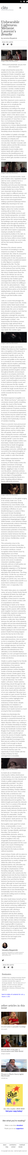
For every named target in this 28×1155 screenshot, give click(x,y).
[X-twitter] (21, 1)
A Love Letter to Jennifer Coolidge (13, 1027)
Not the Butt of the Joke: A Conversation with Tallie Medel (12, 1050)
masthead (22, 1145)
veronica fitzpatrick (10, 950)
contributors (12, 1145)
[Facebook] (24, 1)
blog (7, 1147)
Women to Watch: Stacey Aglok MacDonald (12, 1075)
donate (20, 1147)
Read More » (4, 1031)
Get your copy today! (14, 1111)
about (4, 1145)
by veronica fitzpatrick (9, 38)
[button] (3, 44)
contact (13, 1147)
